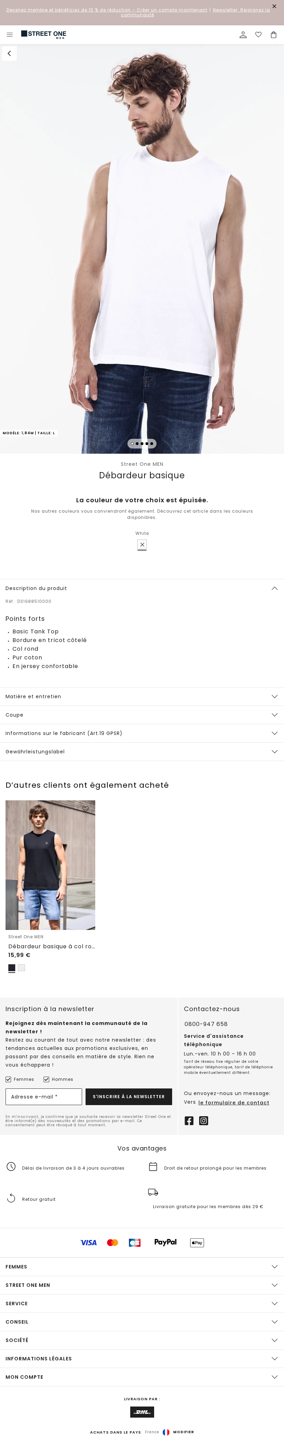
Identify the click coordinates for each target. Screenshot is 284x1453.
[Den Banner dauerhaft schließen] (274, 6)
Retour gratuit (39, 1199)
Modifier (183, 1432)
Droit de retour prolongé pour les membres (215, 1168)
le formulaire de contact (233, 1102)
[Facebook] (189, 1120)
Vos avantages (142, 1148)
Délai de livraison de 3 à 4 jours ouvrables (73, 1168)
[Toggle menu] (10, 35)
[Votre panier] (273, 35)
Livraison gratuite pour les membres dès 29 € (208, 1207)
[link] (43, 34)
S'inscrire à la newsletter (129, 1097)
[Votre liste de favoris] (258, 35)
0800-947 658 (206, 1024)
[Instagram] (203, 1120)
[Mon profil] (243, 35)
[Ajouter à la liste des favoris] (85, 809)
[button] (142, 249)
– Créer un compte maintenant (107, 10)
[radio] (142, 544)
